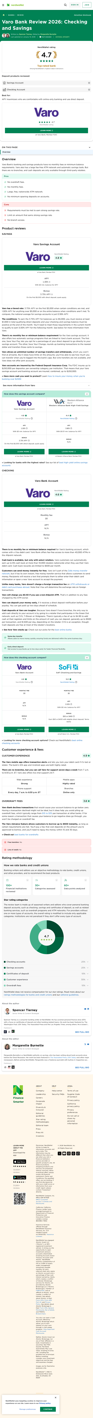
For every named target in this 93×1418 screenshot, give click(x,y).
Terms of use (72, 1091)
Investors (40, 1136)
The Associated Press (58, 1057)
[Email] (85, 1009)
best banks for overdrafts (26, 834)
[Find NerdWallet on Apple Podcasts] (73, 1153)
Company (40, 1091)
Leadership (41, 1094)
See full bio (82, 1032)
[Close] (55, 1397)
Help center (57, 1091)
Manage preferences (27, 1409)
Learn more (51, 131)
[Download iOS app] (19, 1161)
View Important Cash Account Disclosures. (45, 1331)
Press (38, 1129)
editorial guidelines (69, 995)
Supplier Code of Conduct (73, 1095)
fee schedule (49, 1310)
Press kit (39, 1132)
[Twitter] (85, 1044)
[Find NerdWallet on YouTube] (64, 1153)
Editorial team (42, 1125)
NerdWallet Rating (67, 418)
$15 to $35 (47, 813)
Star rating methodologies (42, 1120)
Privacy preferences (72, 1111)
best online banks (63, 630)
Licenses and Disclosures (44, 1202)
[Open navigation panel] (3, 5)
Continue (47, 1409)
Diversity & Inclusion (41, 1108)
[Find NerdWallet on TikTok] (78, 1153)
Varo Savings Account (46, 244)
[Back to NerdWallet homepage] (3, 15)
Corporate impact (40, 1102)
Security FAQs (58, 1094)
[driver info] (49, 282)
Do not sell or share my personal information (73, 1119)
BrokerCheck (41, 1314)
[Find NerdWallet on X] (59, 1153)
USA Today (71, 1057)
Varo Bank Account (46, 480)
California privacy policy (73, 1105)
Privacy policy (73, 1100)
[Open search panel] (65, 5)
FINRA (38, 1290)
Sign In (75, 5)
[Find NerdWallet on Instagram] (69, 1153)
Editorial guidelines (40, 1114)
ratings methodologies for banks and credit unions (28, 995)
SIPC (43, 1290)
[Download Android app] (19, 1178)
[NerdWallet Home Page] (15, 5)
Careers (39, 1098)
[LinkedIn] (88, 1009)
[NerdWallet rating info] (32, 418)
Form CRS (40, 1300)
